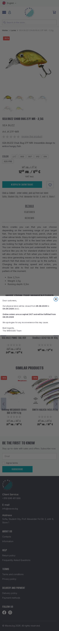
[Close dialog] (56, 299)
